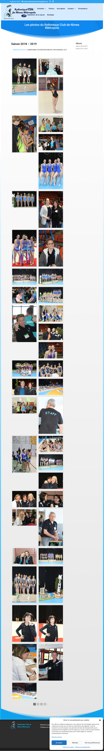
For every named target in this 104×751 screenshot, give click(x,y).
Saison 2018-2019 (81, 46)
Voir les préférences (92, 743)
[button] (100, 720)
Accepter (59, 743)
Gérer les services (57, 737)
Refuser (75, 743)
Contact (71, 9)
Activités (40, 9)
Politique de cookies (68, 747)
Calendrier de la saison (36, 15)
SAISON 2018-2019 (19, 50)
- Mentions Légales (46, 725)
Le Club (30, 9)
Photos (51, 9)
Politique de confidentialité (82, 747)
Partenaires (82, 9)
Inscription (61, 9)
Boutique (50, 15)
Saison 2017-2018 (81, 48)
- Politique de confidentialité (48, 727)
